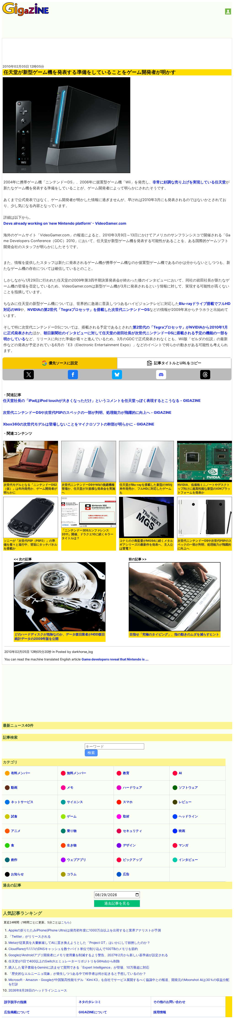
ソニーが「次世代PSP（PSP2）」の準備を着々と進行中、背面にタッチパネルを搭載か (30, 544)
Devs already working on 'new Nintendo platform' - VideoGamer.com (64, 223)
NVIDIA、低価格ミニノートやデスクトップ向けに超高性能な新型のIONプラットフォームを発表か (204, 488)
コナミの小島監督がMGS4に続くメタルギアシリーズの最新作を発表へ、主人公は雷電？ (146, 544)
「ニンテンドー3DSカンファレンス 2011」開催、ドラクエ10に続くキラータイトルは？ (87, 534)
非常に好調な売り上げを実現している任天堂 (189, 182)
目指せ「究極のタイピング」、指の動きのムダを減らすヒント (174, 634)
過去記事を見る (117, 903)
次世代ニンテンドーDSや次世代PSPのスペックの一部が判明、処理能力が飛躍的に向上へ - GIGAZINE (87, 412)
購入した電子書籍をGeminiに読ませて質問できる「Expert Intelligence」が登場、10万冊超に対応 (78, 967)
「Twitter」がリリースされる (29, 936)
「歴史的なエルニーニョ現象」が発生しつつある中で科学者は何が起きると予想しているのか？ (77, 973)
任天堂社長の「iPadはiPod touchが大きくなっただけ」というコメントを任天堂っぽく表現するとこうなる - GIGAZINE (102, 400)
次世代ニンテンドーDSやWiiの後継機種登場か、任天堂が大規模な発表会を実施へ (88, 488)
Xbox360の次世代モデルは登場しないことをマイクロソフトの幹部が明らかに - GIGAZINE (78, 424)
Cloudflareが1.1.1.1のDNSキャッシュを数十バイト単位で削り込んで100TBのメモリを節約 (73, 949)
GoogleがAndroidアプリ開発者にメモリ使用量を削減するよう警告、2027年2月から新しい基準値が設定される (88, 955)
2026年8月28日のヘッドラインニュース (37, 990)
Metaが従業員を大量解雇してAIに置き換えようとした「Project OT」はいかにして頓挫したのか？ (79, 942)
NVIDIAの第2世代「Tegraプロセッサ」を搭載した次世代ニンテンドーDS (88, 309)
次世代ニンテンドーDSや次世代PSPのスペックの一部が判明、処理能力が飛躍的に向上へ (204, 544)
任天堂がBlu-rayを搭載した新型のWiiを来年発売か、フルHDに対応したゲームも (146, 488)
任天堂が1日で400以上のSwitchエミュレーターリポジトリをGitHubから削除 (64, 961)
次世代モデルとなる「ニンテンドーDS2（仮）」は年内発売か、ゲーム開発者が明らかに (30, 488)
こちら (65, 922)
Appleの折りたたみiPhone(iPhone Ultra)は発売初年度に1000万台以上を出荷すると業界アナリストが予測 (84, 930)
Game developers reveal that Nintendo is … (115, 659)
